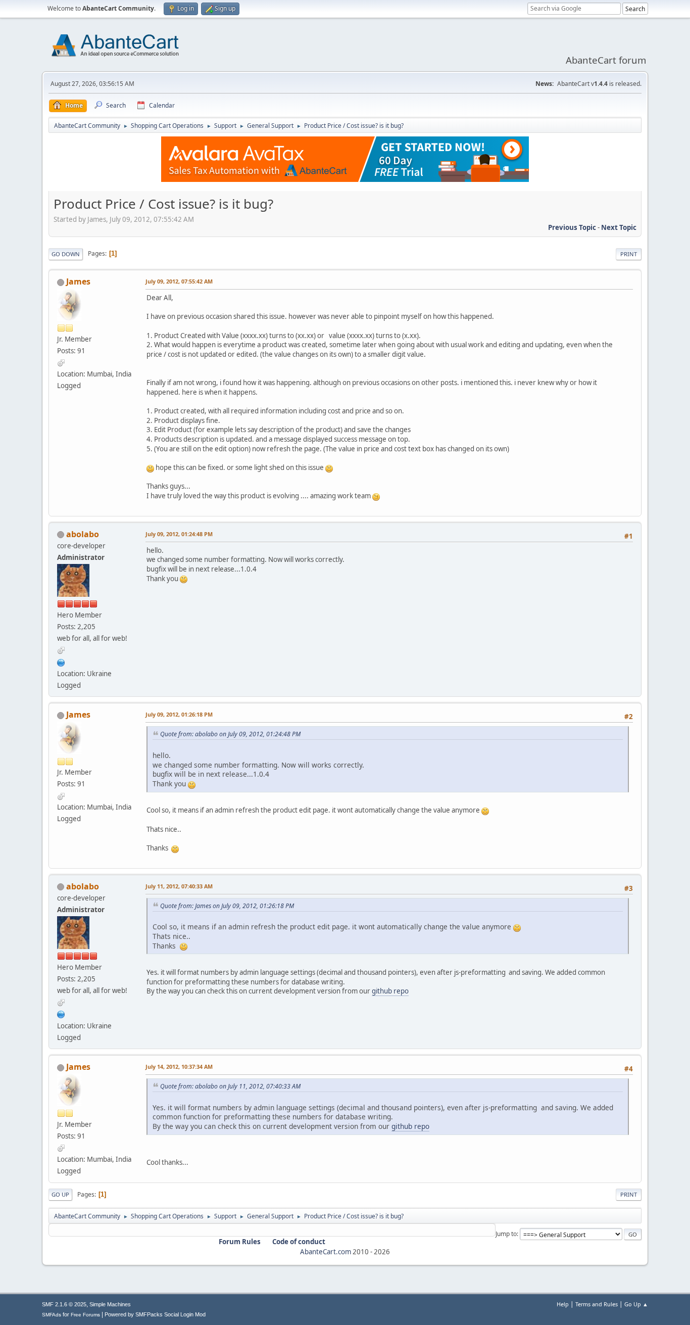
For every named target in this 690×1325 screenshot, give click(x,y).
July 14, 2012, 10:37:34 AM (179, 1066)
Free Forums (85, 1314)
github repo (390, 991)
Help (563, 1304)
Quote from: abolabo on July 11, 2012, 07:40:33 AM (230, 1086)
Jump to (506, 1233)
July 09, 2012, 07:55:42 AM (179, 281)
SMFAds (51, 1314)
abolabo (82, 534)
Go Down (66, 254)
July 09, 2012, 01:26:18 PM (179, 714)
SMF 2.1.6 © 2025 (64, 1304)
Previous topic (572, 227)
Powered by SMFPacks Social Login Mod (155, 1314)
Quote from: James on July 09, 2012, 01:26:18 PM (227, 906)
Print (628, 254)
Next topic (618, 227)
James (78, 281)
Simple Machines (110, 1304)
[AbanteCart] (61, 661)
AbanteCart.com (325, 1251)
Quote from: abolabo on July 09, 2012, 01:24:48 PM (230, 734)
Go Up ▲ (636, 1304)
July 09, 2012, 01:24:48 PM (179, 534)
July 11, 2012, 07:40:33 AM (179, 886)
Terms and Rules (596, 1304)
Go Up (60, 1194)
